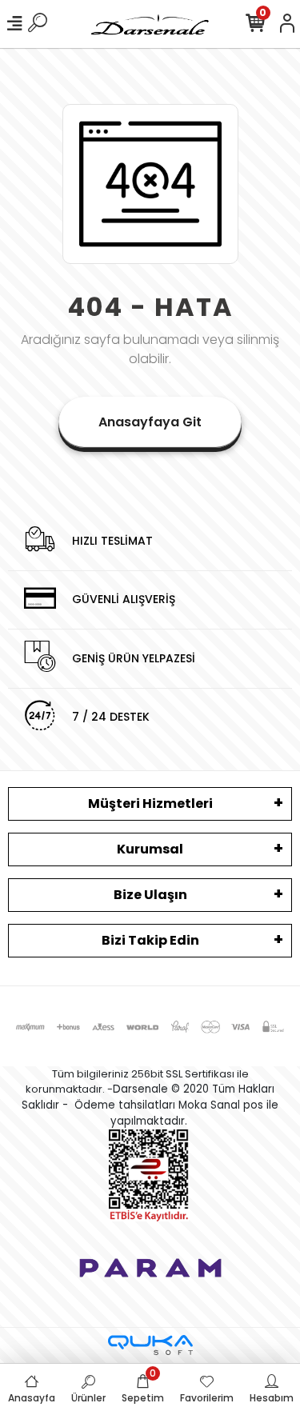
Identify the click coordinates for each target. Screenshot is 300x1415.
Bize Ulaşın (150, 894)
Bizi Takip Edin (150, 940)
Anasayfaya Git (150, 422)
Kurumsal (150, 849)
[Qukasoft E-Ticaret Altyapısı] (150, 1345)
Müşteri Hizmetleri (150, 803)
